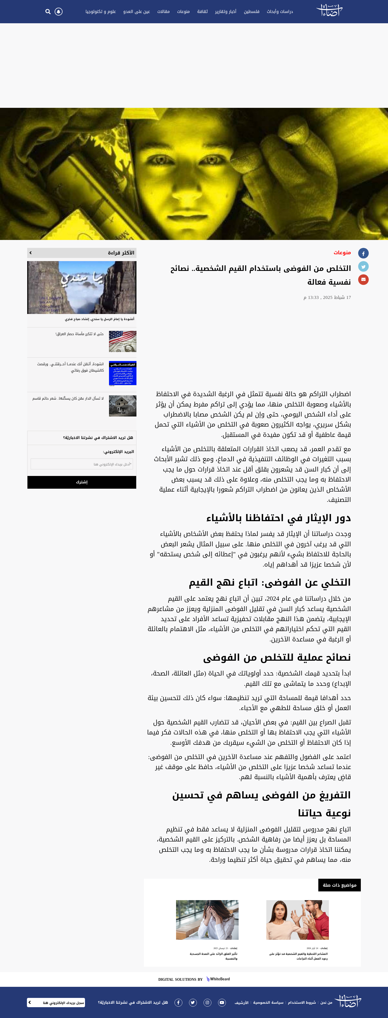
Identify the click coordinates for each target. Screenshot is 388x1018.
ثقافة (202, 11)
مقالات (163, 11)
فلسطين (251, 11)
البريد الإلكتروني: (118, 451)
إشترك (82, 482)
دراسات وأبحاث (280, 11)
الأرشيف (242, 1003)
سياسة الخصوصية (268, 1002)
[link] (178, 1002)
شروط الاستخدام (302, 1002)
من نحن (326, 1002)
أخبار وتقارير (225, 11)
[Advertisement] (194, 66)
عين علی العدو (136, 11)
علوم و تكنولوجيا (101, 11)
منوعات (183, 11)
